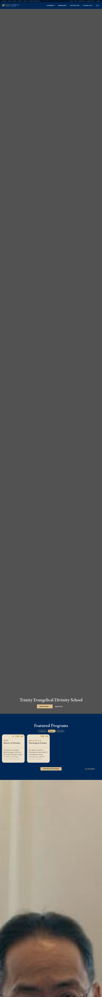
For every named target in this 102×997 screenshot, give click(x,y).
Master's (51, 731)
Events (25, 1)
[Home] (10, 5)
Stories (20, 1)
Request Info (81, 1)
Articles (4, 1)
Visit (76, 1)
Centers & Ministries (34, 1)
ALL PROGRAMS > (90, 769)
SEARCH (98, 1)
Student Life (87, 5)
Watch (14, 1)
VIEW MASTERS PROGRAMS (51, 769)
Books (9, 1)
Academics (50, 5)
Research (60, 731)
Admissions (62, 5)
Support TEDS (90, 1)
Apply (71, 1)
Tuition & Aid (74, 5)
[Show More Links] (97, 5)
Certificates (42, 731)
